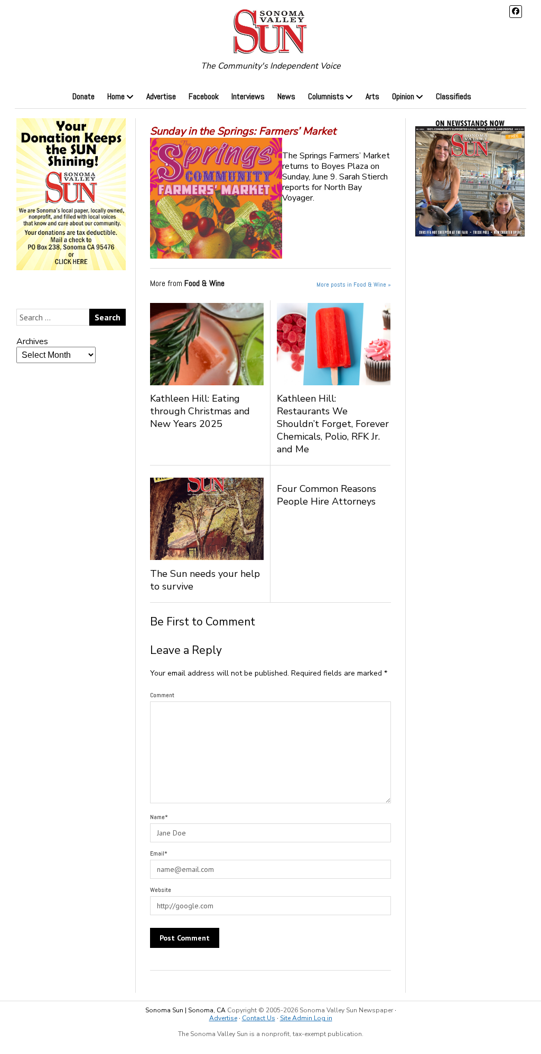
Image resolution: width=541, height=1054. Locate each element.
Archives (32, 341)
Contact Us (258, 1018)
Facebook (204, 96)
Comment (162, 695)
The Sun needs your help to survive (205, 580)
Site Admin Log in (306, 1018)
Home (116, 96)
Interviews (248, 96)
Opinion (403, 96)
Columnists (326, 96)
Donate (83, 96)
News (286, 96)
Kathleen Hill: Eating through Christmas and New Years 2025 (200, 411)
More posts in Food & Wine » (353, 284)
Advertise (161, 96)
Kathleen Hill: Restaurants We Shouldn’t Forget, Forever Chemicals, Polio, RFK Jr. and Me (333, 423)
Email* (158, 853)
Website (160, 890)
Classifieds (453, 96)
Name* (159, 817)
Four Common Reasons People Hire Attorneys (326, 495)
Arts (372, 96)
